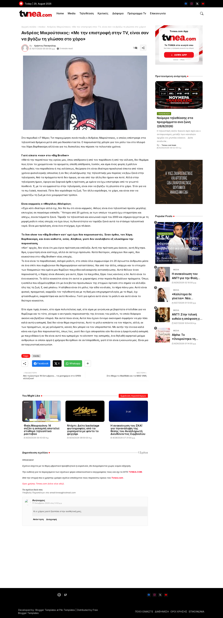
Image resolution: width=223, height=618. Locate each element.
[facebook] (186, 4)
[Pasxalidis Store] (179, 203)
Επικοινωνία (158, 13)
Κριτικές (103, 13)
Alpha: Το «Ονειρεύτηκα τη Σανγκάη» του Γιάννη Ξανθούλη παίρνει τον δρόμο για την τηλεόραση (187, 337)
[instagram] (192, 4)
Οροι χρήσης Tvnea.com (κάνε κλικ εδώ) (43, 483)
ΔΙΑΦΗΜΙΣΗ (162, 611)
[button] (202, 13)
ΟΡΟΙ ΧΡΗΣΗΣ (178, 611)
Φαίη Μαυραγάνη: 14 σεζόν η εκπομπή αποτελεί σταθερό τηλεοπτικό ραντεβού (41, 429)
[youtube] (203, 4)
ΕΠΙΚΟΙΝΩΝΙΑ (196, 611)
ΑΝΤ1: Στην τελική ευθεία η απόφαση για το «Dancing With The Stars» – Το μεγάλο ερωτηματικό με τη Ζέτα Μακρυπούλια (187, 317)
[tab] (60, 13)
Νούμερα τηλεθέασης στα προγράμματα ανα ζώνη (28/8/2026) (175, 122)
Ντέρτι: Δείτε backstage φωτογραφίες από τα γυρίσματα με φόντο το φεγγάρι (83, 429)
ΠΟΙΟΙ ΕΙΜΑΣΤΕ (144, 611)
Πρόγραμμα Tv (136, 13)
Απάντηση (38, 519)
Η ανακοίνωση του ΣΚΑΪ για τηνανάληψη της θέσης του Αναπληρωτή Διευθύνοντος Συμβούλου (128, 429)
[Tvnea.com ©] (35, 13)
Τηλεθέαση (86, 13)
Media (71, 13)
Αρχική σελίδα (28, 26)
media (42, 26)
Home (60, 13)
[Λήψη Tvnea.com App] (179, 45)
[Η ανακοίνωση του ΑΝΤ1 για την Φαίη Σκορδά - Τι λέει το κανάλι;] (162, 274)
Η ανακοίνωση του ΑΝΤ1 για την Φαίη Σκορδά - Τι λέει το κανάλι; (185, 276)
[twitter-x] (197, 4)
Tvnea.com (117, 477)
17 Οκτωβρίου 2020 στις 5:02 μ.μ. (47, 503)
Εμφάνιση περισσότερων (133, 395)
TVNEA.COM (135, 472)
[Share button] (88, 363)
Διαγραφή (51, 519)
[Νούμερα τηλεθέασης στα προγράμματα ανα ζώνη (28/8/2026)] (179, 95)
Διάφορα (118, 13)
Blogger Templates (45, 610)
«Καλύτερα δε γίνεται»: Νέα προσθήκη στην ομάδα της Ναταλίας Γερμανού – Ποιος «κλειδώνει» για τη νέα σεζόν (186, 297)
